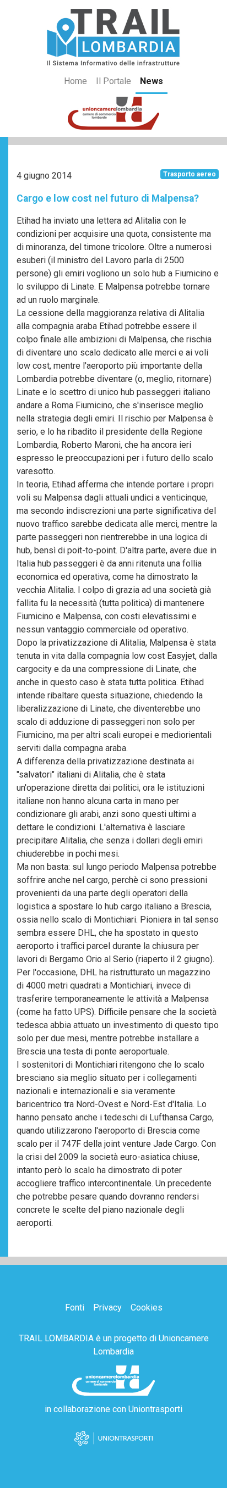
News (151, 81)
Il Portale (113, 81)
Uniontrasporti (155, 1409)
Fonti (74, 1307)
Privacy (107, 1307)
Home (75, 81)
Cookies (147, 1307)
